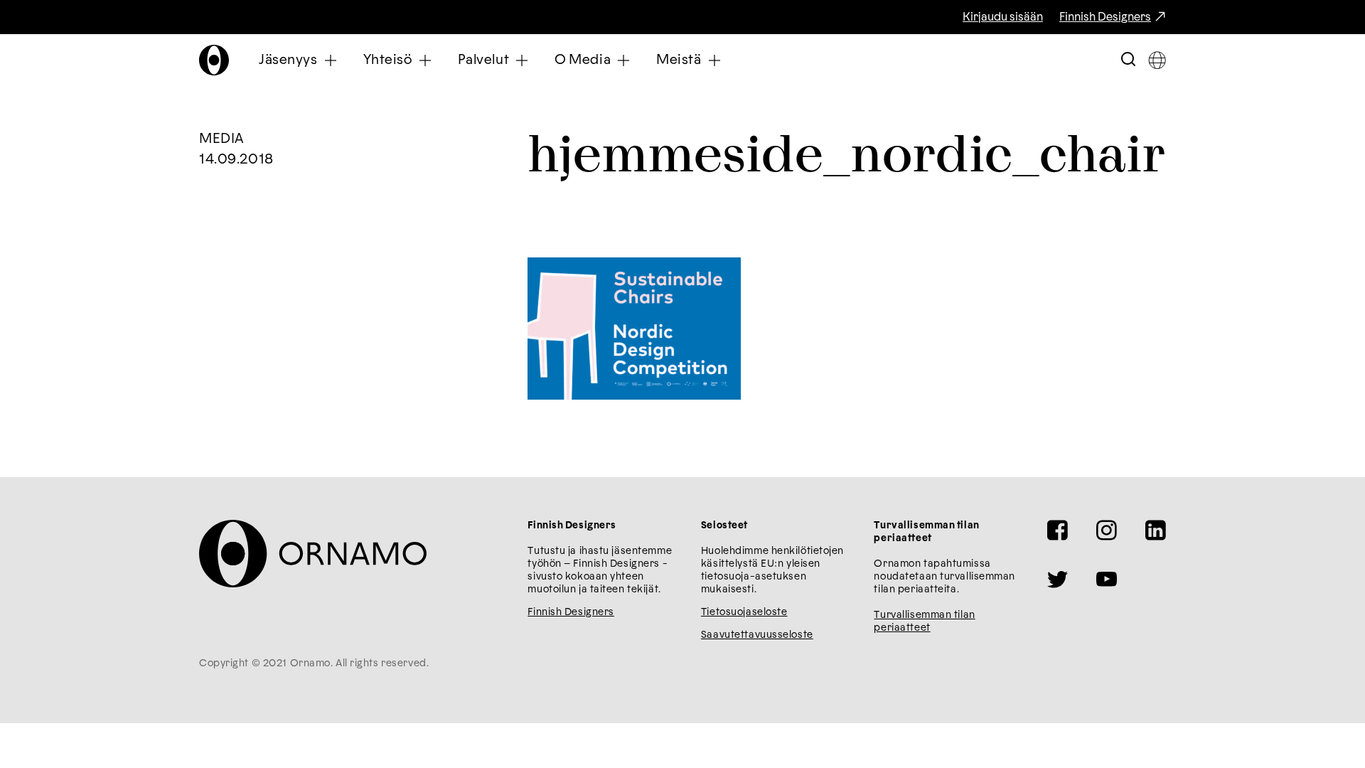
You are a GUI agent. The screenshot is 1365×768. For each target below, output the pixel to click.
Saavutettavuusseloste (757, 635)
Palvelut (484, 60)
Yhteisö (387, 60)
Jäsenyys (288, 60)
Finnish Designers (1105, 17)
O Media (583, 60)
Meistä (678, 60)
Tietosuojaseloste (744, 612)
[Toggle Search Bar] (1128, 60)
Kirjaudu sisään (1003, 17)
